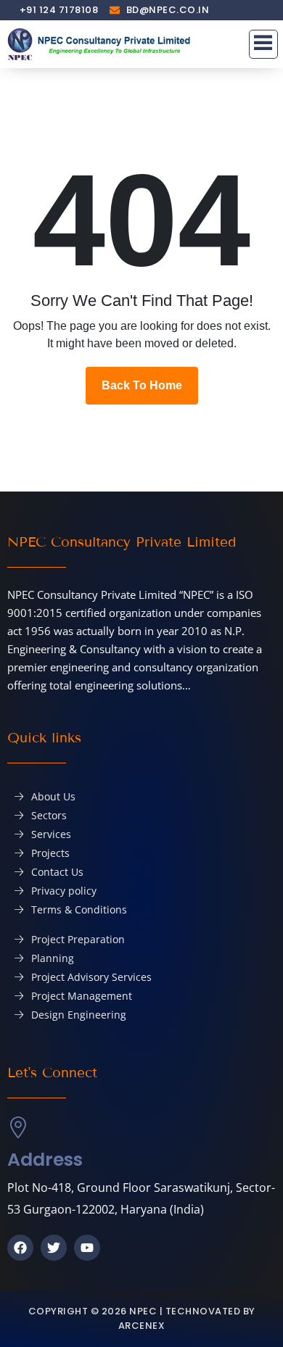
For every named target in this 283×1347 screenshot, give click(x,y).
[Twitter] (54, 1248)
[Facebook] (20, 1248)
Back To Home (142, 385)
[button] (263, 44)
